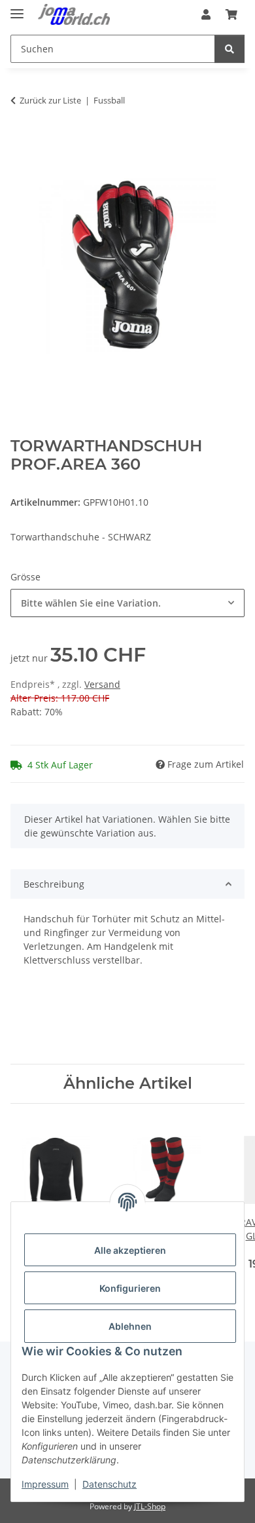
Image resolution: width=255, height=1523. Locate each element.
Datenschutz (109, 1484)
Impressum (45, 1484)
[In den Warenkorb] (20, 141)
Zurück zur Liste (50, 100)
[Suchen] (229, 49)
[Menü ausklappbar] (17, 8)
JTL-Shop (149, 1506)
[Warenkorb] (231, 14)
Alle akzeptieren (130, 1250)
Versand (102, 684)
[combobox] (127, 603)
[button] (206, 14)
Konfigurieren (130, 1288)
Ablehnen (130, 1326)
